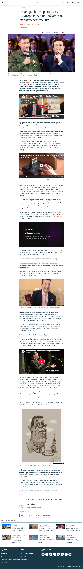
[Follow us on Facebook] (43, 554)
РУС (64, 2)
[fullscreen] (62, 176)
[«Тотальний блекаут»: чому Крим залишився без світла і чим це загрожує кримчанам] (33, 537)
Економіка (15, 525)
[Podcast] (66, 554)
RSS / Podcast (4, 563)
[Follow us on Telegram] (54, 554)
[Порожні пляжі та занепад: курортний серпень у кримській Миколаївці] (60, 537)
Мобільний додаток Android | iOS (10, 559)
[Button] (46, 32)
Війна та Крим (43, 525)
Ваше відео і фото (6, 553)
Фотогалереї (69, 535)
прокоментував (57, 216)
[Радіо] (78, 3)
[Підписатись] (69, 554)
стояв (59, 381)
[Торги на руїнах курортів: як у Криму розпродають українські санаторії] (6, 526)
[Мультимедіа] (73, 3)
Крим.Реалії (26, 157)
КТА (68, 2)
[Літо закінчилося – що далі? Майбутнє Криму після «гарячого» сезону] (60, 526)
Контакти (24, 559)
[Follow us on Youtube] (50, 554)
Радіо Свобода (35, 24)
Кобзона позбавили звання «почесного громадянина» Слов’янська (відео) (45, 155)
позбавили (28, 82)
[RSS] (62, 554)
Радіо (2, 556)
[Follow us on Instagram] (58, 554)
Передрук (24, 556)
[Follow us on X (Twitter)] (46, 554)
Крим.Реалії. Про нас (27, 553)
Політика (22, 8)
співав (24, 381)
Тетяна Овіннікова (24, 24)
